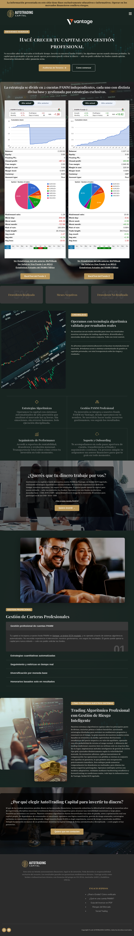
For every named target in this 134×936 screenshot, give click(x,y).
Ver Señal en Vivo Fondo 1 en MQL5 (35, 264)
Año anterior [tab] (43, 103)
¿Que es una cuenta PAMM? (67, 501)
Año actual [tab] (26, 103)
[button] (130, 13)
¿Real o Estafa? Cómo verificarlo (101, 894)
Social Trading (102, 911)
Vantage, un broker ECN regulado (66, 636)
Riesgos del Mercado (101, 907)
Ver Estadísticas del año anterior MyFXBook (35, 261)
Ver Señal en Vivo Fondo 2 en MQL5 (98, 264)
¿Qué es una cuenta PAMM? (101, 898)
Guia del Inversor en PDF (101, 903)
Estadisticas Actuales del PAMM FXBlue (35, 267)
